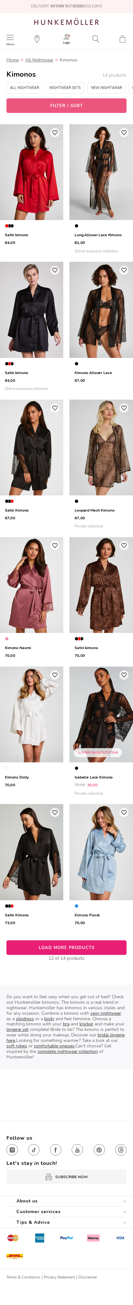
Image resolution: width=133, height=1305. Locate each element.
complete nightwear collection (67, 1051)
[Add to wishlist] (54, 132)
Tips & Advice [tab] (33, 1222)
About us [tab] (27, 1201)
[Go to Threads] (121, 1150)
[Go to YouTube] (77, 1150)
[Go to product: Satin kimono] (101, 598)
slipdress (25, 1019)
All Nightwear (39, 60)
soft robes (16, 1046)
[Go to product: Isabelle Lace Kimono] (101, 732)
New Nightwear (106, 87)
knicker (86, 1024)
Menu (10, 44)
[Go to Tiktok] (33, 1150)
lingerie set (17, 1029)
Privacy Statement (59, 1277)
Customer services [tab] (38, 1212)
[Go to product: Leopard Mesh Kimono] (101, 465)
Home (12, 60)
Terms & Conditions (23, 1277)
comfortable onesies (54, 1046)
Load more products (67, 948)
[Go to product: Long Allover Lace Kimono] (101, 189)
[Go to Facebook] (55, 1150)
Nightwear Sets (65, 87)
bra (66, 1024)
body (49, 1019)
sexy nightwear (105, 1013)
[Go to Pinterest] (99, 1150)
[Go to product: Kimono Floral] (101, 865)
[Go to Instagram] (12, 1150)
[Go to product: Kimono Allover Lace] (101, 327)
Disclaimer (87, 1277)
